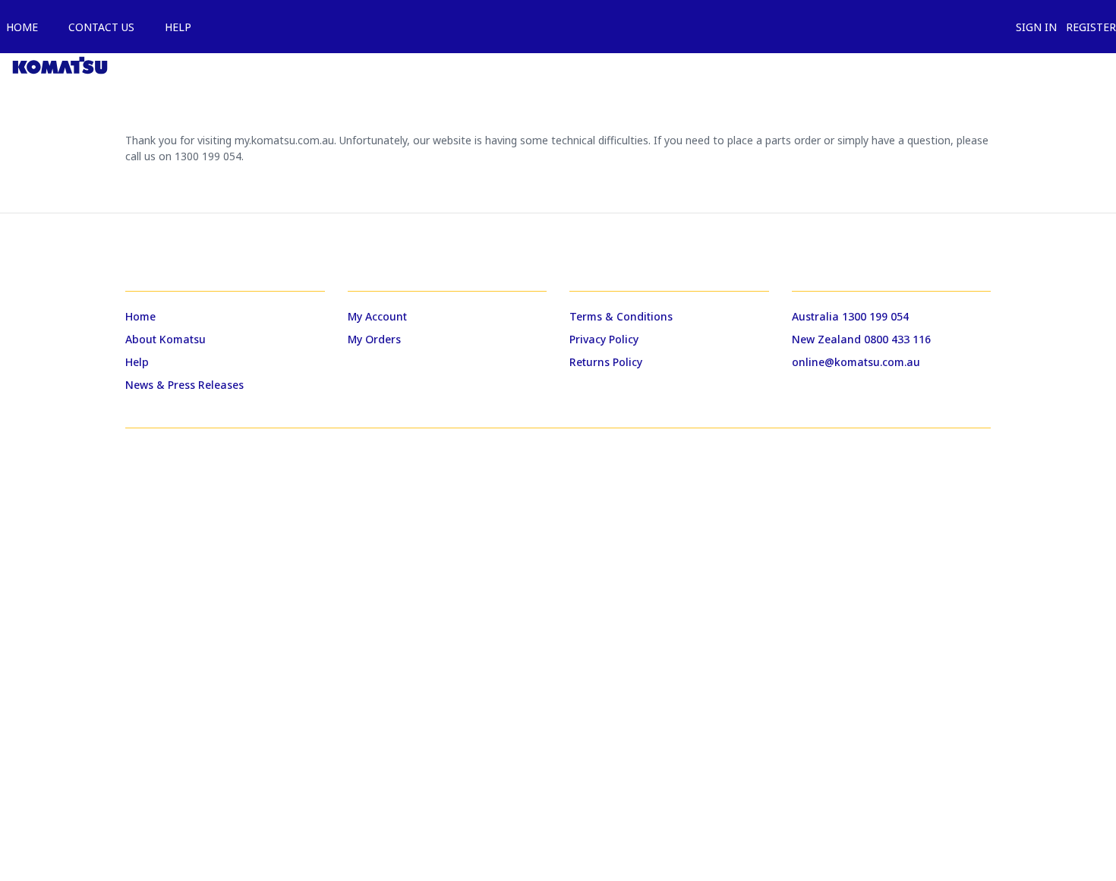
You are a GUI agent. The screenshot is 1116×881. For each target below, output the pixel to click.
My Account (377, 316)
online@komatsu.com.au (856, 362)
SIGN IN (1033, 27)
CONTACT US (98, 27)
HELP (175, 27)
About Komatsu (165, 339)
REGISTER (1088, 27)
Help (137, 362)
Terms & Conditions (621, 316)
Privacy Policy (603, 339)
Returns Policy (605, 362)
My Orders (374, 339)
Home (140, 316)
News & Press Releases (184, 384)
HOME (19, 27)
